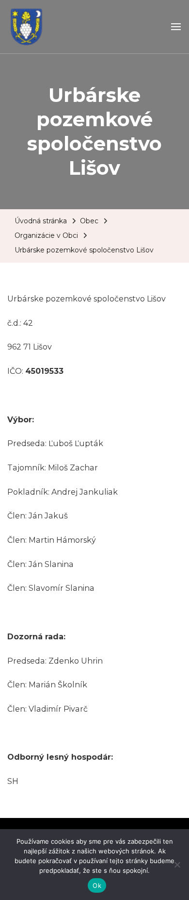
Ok (97, 885)
